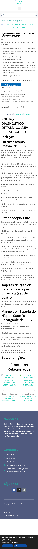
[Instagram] (19, 490)
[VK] (13, 107)
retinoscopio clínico (27, 101)
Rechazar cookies (20, 546)
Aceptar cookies (8, 546)
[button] (19, 8)
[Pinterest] (15, 107)
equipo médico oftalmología (11, 99)
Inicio (3, 21)
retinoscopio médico (8, 104)
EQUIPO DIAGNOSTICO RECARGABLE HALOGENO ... (28, 398)
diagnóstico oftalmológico (16, 94)
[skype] (23, 107)
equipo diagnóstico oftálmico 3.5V (13, 96)
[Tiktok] (24, 490)
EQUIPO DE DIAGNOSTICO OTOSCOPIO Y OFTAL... (9, 398)
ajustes (16, 542)
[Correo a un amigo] (17, 107)
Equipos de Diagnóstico (14, 21)
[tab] (11, 114)
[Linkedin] (19, 107)
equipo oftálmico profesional (11, 101)
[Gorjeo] (9, 107)
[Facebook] (11, 107)
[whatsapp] (21, 107)
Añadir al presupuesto (11, 85)
